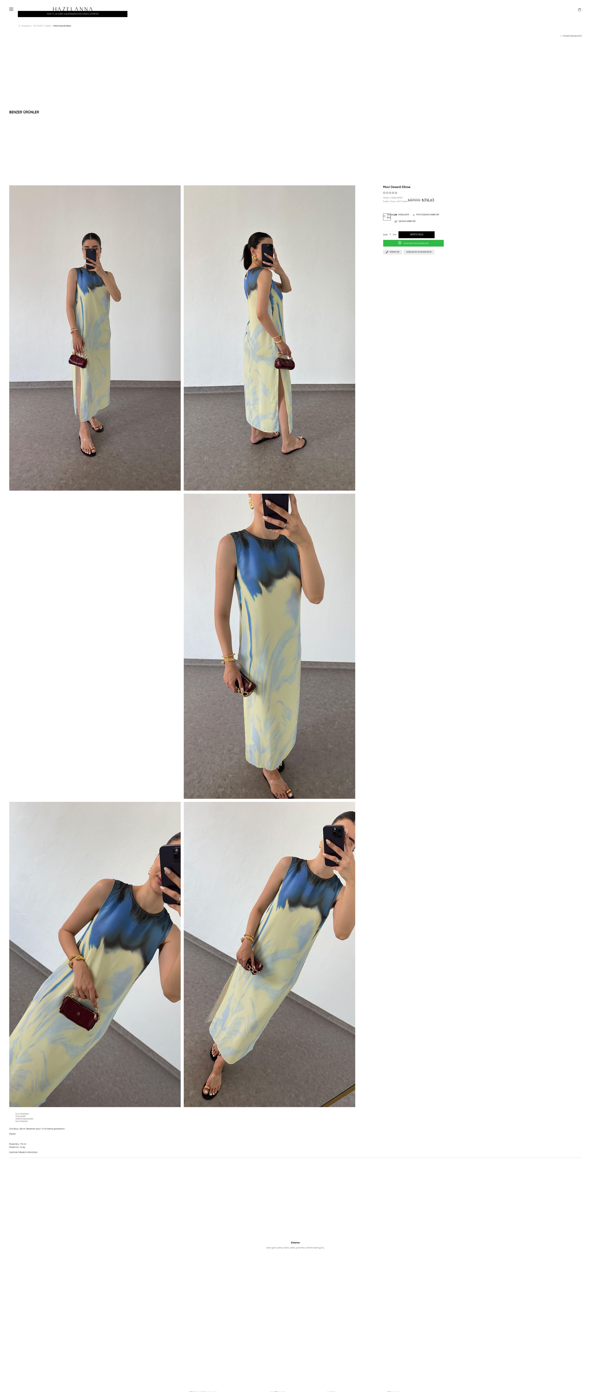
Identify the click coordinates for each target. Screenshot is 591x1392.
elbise (280, 1248)
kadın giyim (271, 1248)
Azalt (385, 235)
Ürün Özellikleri (22, 1114)
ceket (292, 1248)
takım (286, 1248)
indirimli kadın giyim (315, 1248)
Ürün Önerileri (21, 1121)
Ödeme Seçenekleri (24, 1119)
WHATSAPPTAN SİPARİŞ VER (416, 244)
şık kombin (300, 1248)
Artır (394, 235)
